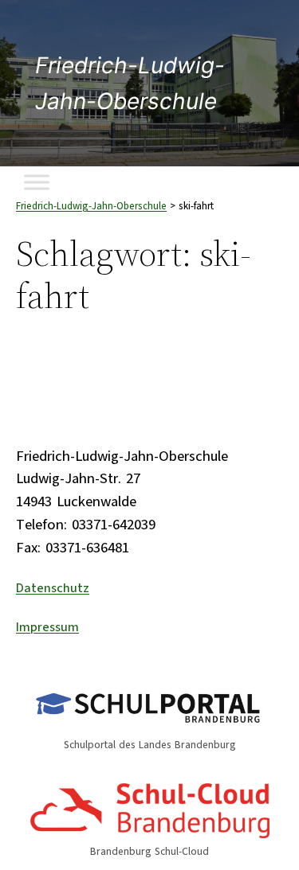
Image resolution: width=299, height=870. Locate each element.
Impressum (47, 627)
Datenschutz (52, 588)
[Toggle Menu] (36, 181)
